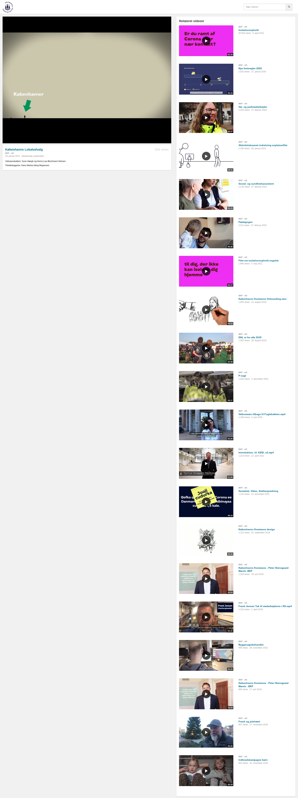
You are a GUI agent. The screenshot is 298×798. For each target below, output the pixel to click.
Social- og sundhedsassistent (256, 183)
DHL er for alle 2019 (250, 337)
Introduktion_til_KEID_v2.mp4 (256, 452)
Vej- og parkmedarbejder (253, 106)
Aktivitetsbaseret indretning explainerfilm (263, 145)
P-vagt (242, 375)
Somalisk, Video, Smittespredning (258, 491)
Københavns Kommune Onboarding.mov (263, 298)
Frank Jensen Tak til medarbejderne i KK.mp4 (265, 606)
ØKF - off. (9, 153)
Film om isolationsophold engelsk (259, 260)
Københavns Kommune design (257, 529)
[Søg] (289, 7)
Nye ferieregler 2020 (250, 68)
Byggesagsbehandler (251, 644)
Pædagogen (246, 222)
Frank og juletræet (249, 721)
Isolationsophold (249, 30)
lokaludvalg (27, 156)
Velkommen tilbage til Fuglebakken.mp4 (262, 414)
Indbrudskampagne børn (253, 759)
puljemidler (38, 156)
